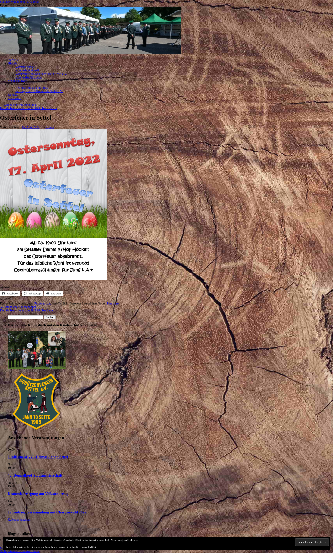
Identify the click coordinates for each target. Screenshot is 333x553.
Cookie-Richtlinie (89, 547)
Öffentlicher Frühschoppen (18, 104)
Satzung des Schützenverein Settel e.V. (39, 91)
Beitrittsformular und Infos (31, 87)
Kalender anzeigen (19, 519)
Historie (12, 63)
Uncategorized (42, 303)
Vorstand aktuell (25, 66)
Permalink (113, 303)
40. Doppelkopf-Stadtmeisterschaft (35, 475)
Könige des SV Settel (28, 77)
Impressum (14, 98)
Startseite (13, 60)
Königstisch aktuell (27, 70)
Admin (49, 127)
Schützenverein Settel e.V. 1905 (19, 1)
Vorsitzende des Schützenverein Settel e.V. (41, 73)
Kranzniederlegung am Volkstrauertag (38, 494)
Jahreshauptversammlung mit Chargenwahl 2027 (47, 512)
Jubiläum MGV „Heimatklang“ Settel (38, 457)
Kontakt (13, 94)
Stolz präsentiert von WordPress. (20, 551)
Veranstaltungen (17, 80)
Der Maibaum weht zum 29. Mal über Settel (28, 108)
